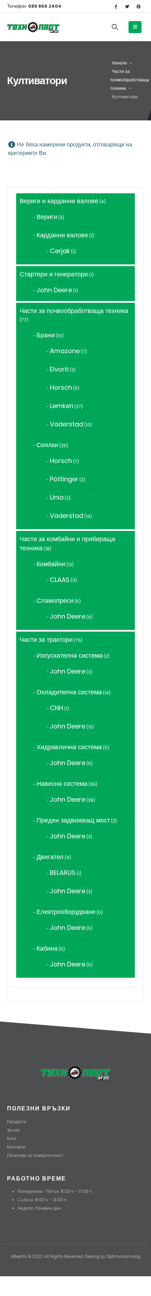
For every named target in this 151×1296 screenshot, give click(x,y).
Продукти (16, 1122)
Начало (119, 63)
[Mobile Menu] (135, 27)
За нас (13, 1130)
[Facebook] (115, 6)
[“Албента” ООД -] (33, 27)
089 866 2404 (44, 6)
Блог (11, 1138)
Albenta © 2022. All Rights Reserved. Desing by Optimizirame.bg (75, 1256)
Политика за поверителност (35, 1155)
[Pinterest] (139, 6)
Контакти (16, 1147)
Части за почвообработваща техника (129, 79)
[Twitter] (127, 6)
